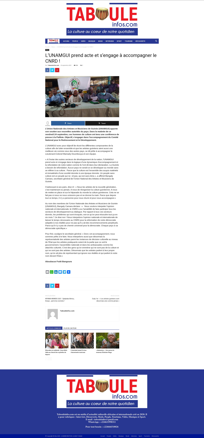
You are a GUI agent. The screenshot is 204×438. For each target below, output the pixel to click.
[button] (156, 41)
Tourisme (128, 41)
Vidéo (83, 41)
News (53, 47)
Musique (91, 41)
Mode (100, 41)
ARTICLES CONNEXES (54, 328)
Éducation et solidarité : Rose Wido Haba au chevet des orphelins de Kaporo (56, 352)
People (75, 41)
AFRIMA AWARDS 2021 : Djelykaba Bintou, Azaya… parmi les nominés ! (59, 300)
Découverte (140, 41)
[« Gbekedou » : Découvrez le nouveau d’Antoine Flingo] (107, 341)
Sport (119, 41)
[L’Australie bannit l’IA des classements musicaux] (82, 341)
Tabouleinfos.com (53, 65)
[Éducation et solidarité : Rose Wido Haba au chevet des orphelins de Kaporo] (56, 341)
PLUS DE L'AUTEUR (70, 328)
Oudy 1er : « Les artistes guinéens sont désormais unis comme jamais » (105, 300)
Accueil (66, 41)
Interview (110, 41)
